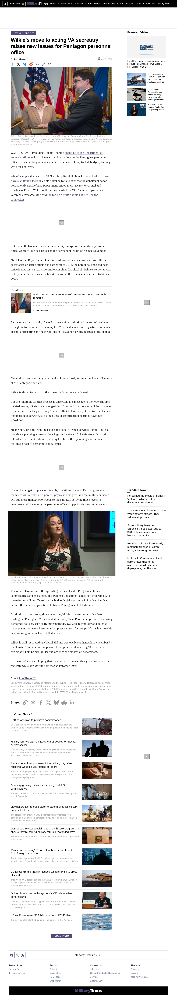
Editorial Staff (96, 980)
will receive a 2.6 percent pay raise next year (50, 495)
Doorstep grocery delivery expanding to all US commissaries (38, 787)
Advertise (94, 969)
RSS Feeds (55, 977)
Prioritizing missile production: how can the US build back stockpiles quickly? (156, 78)
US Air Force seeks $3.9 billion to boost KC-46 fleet (41, 915)
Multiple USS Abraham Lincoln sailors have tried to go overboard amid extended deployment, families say (145, 563)
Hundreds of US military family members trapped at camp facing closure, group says (145, 547)
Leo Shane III (21, 59)
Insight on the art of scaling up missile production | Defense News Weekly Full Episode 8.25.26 (146, 64)
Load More (61, 935)
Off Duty (140, 3)
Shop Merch (55, 980)
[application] (146, 47)
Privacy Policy (16, 969)
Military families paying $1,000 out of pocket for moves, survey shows (43, 743)
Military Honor (164, 3)
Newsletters (55, 973)
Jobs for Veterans (139, 977)
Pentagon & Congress (122, 3)
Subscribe (54, 969)
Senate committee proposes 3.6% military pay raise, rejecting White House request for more (42, 765)
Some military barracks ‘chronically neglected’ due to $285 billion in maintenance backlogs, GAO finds (144, 530)
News (53, 3)
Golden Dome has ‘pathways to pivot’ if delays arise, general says (41, 895)
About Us (135, 969)
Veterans (150, 3)
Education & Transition (99, 3)
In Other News (20, 714)
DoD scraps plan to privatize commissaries (36, 720)
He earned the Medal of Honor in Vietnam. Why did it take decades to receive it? (146, 499)
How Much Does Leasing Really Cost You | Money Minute (156, 107)
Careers (134, 973)
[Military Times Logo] (37, 3)
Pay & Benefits (65, 3)
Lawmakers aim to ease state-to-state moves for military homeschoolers (44, 808)
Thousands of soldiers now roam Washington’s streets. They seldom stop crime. (146, 514)
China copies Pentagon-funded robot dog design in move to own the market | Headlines (155, 94)
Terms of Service (17, 973)
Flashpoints (80, 3)
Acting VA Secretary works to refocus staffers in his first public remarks (70, 296)
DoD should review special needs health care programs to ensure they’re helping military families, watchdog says (45, 830)
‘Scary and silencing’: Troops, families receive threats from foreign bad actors (42, 852)
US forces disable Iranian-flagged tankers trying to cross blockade (44, 873)
